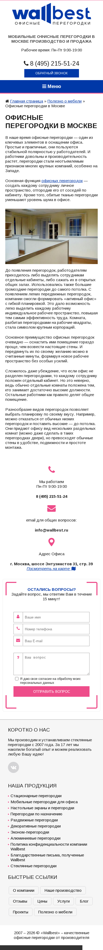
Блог (84, 901)
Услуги (63, 901)
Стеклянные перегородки (34, 866)
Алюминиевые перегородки (35, 838)
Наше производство (63, 890)
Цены (42, 901)
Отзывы (20, 901)
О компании (23, 890)
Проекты (20, 912)
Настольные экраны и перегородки (42, 808)
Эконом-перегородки (30, 832)
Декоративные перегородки (36, 826)
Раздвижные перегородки (34, 820)
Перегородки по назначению (36, 814)
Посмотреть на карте (49, 568)
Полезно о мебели (65, 101)
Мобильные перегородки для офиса (44, 802)
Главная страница (26, 101)
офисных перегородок (62, 180)
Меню (53, 86)
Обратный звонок (51, 73)
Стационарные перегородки (36, 795)
